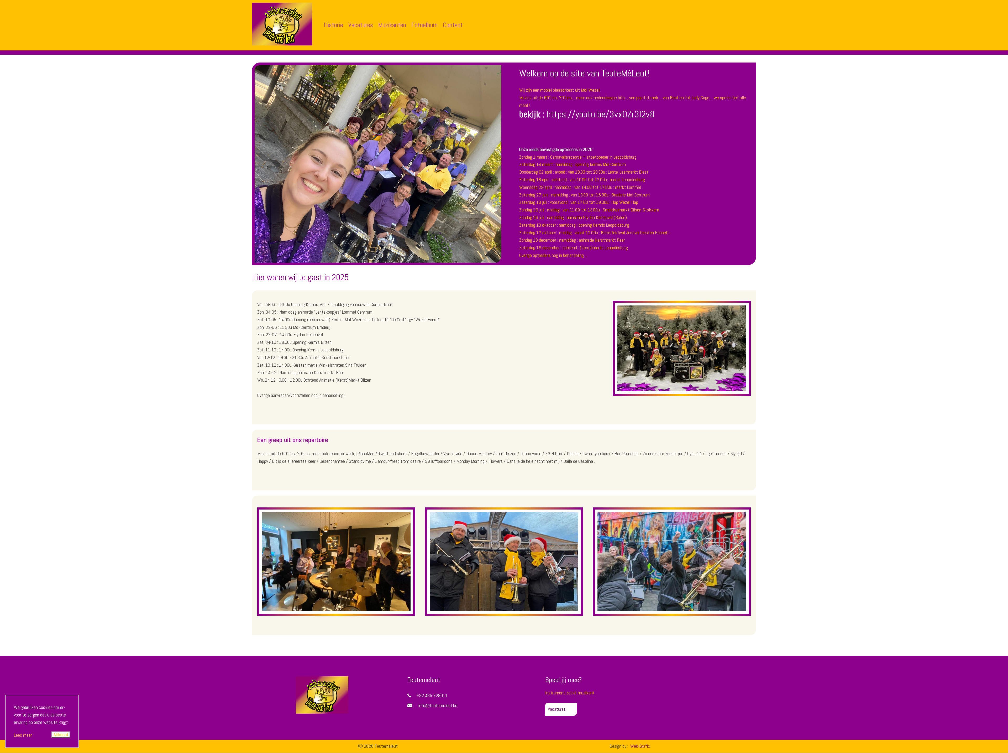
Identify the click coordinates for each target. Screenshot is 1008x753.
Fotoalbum (424, 25)
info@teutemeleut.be (437, 705)
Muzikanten (392, 25)
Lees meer (23, 735)
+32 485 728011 (432, 695)
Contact (453, 25)
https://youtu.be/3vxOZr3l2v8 (601, 114)
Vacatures (360, 25)
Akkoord (61, 734)
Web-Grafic (639, 746)
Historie (333, 25)
